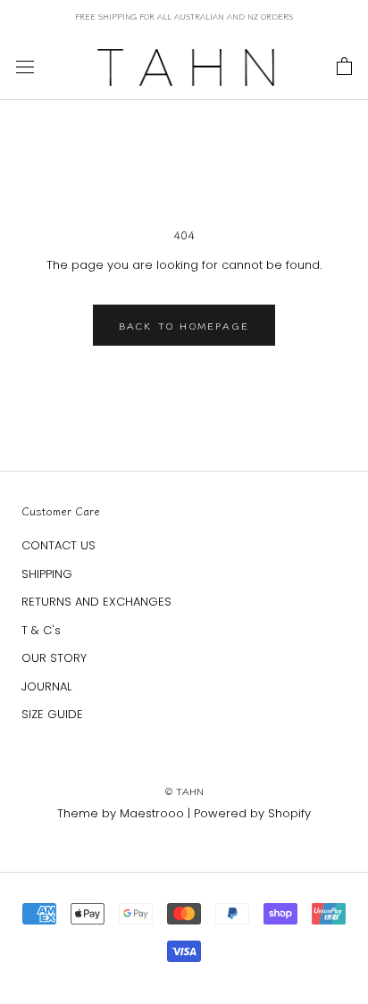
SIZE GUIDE (52, 714)
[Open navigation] (25, 67)
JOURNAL (46, 686)
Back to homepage (184, 325)
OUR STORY (54, 657)
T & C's (41, 630)
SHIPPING (46, 573)
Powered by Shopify (252, 813)
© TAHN (184, 790)
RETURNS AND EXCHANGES (96, 601)
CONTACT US (58, 545)
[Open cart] (344, 67)
